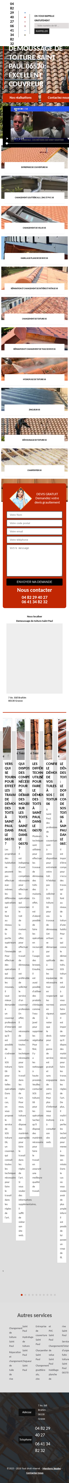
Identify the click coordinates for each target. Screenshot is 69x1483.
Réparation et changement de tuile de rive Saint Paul (17, 1352)
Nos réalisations (20, 98)
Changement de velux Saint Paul (50, 1355)
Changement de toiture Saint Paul (10, 1337)
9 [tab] (51, 1295)
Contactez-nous (34, 1473)
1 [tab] (22, 1295)
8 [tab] (47, 1295)
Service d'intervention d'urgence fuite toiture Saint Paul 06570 (63, 1357)
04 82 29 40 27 (12, 13)
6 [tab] (40, 1295)
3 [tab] (29, 1295)
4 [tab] (33, 1295)
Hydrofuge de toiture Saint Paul (23, 1346)
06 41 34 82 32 (12, 35)
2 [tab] (25, 1295)
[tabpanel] (34, 957)
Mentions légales (52, 1468)
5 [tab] (36, 1295)
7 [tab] (44, 1295)
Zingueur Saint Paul (23, 1366)
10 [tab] (55, 1295)
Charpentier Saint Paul (37, 1355)
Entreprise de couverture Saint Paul (37, 1335)
